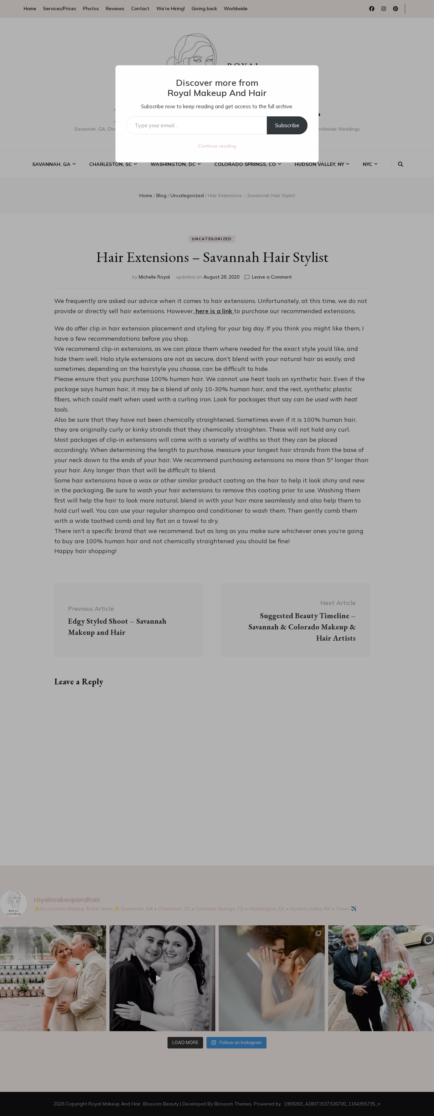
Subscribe (287, 125)
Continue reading (217, 146)
